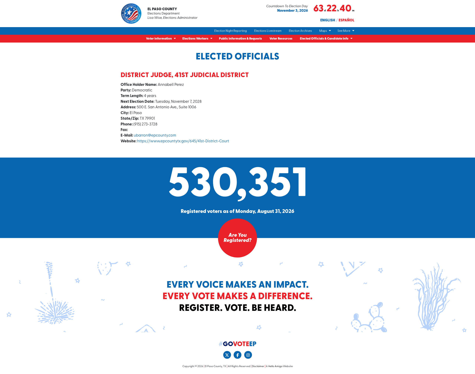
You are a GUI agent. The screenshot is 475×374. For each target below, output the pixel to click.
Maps (323, 31)
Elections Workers (195, 38)
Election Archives (300, 31)
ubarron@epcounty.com (155, 135)
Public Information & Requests (240, 38)
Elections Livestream (267, 31)
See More (344, 31)
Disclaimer (258, 366)
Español (346, 20)
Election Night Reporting (230, 31)
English (327, 20)
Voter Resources (280, 38)
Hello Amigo (275, 366)
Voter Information (159, 38)
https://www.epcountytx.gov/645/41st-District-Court (183, 141)
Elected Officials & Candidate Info (324, 38)
